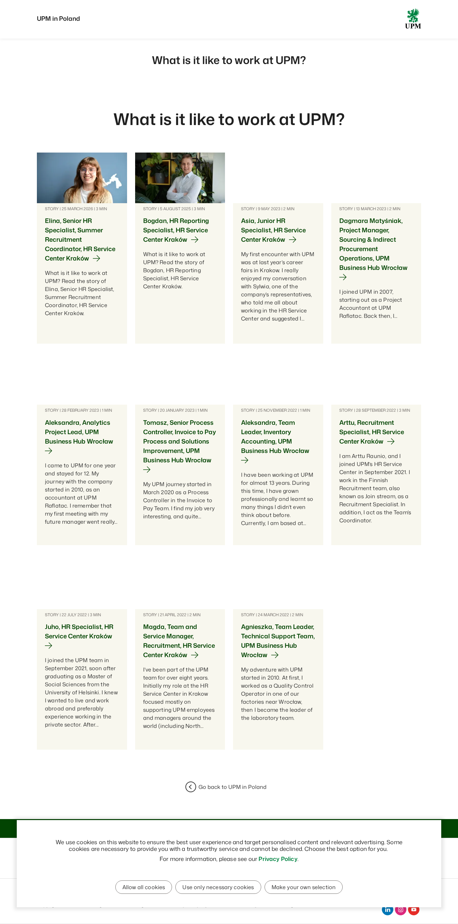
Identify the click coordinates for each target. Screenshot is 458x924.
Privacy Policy (278, 859)
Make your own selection (304, 887)
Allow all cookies (143, 887)
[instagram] (400, 909)
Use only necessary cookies (218, 887)
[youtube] (413, 909)
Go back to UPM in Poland (232, 787)
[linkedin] (387, 909)
